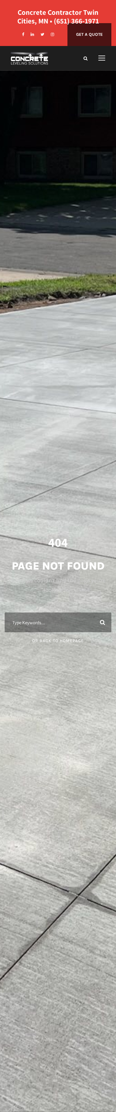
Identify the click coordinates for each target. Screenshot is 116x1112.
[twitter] (42, 34)
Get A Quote (89, 34)
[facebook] (23, 34)
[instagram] (52, 34)
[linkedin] (32, 34)
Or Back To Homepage (58, 640)
